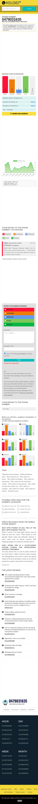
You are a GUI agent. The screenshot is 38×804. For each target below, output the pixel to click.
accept (19, 800)
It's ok (9, 321)
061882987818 (10, 614)
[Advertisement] (19, 52)
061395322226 (10, 597)
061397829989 (7, 764)
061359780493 (7, 760)
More (35, 798)
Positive (9, 324)
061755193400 (7, 769)
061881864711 (10, 648)
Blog (15, 789)
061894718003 (7, 756)
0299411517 (7, 709)
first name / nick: (9, 346)
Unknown (10, 317)
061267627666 (7, 773)
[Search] (11, 7)
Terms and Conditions (20, 353)
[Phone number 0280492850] (27, 435)
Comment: (7, 330)
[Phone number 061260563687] (27, 450)
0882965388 (31, 709)
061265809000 (10, 581)
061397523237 (10, 634)
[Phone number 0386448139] (9, 465)
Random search (20, 792)
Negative (10, 309)
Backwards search (6, 789)
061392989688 (23, 769)
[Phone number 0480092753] (9, 450)
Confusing (10, 313)
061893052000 (10, 590)
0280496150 (23, 709)
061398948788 (23, 764)
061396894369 (10, 655)
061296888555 (23, 773)
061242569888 (10, 623)
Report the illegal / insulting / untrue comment (14, 259)
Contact (30, 792)
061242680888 (10, 641)
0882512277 (9, 607)
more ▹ (33, 102)
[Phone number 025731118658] (9, 435)
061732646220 (15, 709)
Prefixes (29, 789)
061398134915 (23, 760)
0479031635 (22, 756)
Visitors (22, 789)
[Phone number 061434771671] (27, 465)
